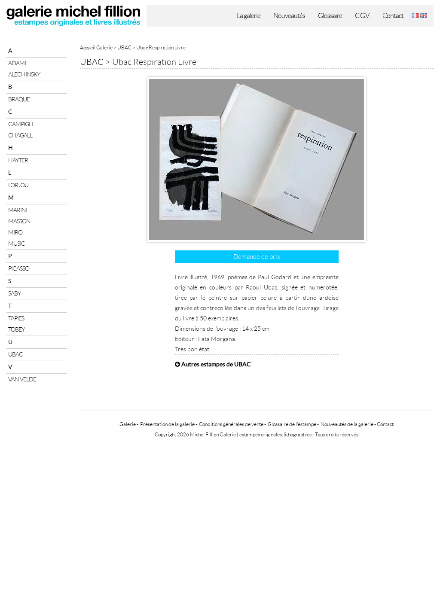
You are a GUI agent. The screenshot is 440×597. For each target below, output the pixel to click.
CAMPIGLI (20, 124)
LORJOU (18, 185)
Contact (392, 15)
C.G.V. (362, 15)
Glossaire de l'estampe (292, 424)
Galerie (127, 424)
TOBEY (16, 329)
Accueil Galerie (96, 47)
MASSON (19, 221)
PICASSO (18, 268)
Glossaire (330, 15)
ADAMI (17, 63)
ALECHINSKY (24, 74)
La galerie (248, 15)
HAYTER (18, 160)
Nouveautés (289, 15)
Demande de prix (256, 256)
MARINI (17, 210)
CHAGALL (20, 135)
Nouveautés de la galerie (347, 424)
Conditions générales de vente (231, 424)
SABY (14, 293)
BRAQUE (19, 99)
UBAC (15, 354)
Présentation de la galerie (167, 424)
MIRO (15, 232)
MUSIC (16, 243)
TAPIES (16, 318)
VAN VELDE (22, 379)
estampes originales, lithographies (275, 434)
